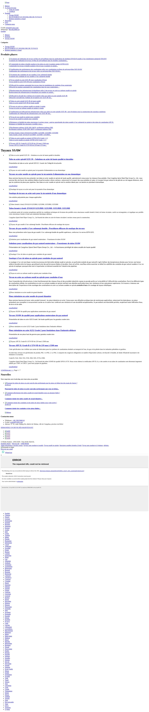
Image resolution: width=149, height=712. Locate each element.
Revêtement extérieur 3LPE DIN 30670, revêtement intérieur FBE (30, 129)
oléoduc (106, 445)
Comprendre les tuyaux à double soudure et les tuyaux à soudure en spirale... (33, 66)
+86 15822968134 (18, 420)
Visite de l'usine (14, 9)
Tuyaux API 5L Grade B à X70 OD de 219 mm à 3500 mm (33, 345)
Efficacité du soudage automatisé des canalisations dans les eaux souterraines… (34, 87)
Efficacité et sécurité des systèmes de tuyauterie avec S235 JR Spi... (30, 98)
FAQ (6, 22)
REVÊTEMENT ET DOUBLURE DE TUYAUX (25, 17)
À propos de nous (10, 8)
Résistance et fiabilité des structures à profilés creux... (26, 124)
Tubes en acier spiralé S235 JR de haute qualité (24, 103)
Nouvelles (8, 20)
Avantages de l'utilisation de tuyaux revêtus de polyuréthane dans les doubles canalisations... (38, 60)
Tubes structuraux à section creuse (12, 445)
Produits (7, 13)
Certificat (12, 11)
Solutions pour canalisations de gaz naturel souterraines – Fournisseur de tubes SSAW (44, 243)
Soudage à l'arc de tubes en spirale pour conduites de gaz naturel (36, 258)
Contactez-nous (10, 24)
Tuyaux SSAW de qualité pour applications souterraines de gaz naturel (38, 315)
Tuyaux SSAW (14, 15)
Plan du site (15, 443)
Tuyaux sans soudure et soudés (33, 445)
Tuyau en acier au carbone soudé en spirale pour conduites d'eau (36, 277)
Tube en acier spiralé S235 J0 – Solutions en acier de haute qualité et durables (41, 159)
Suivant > (9, 370)
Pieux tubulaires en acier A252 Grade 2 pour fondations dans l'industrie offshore (42, 330)
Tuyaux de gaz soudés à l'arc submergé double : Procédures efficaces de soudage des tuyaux (47, 228)
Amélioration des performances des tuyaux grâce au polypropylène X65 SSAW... (35, 71)
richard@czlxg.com (12, 28)
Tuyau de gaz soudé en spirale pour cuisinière (23, 119)
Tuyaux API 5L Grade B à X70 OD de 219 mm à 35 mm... (28, 145)
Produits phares (6, 443)
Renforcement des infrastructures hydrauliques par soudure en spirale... (31, 92)
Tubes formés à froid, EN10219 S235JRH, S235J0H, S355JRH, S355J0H (39, 208)
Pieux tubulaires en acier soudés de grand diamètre (30, 296)
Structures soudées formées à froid (70, 445)
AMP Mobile (25, 443)
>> (13, 370)
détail (15, 167)
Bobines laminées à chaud (17, 19)
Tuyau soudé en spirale (51, 445)
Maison (7, 6)
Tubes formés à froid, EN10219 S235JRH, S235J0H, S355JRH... (30, 135)
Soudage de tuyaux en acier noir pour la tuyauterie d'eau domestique (37, 193)
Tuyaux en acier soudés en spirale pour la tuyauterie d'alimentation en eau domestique (44, 174)
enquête (11, 167)
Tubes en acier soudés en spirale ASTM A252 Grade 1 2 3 (27, 140)
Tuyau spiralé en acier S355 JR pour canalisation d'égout (27, 82)
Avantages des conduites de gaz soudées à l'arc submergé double (29, 76)
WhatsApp (8, 452)
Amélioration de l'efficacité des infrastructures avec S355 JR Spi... (30, 113)
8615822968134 (14, 29)
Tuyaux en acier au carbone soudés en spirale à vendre (26, 108)
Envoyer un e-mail (7, 449)
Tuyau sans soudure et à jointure (92, 445)
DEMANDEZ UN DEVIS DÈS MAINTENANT (17, 427)
